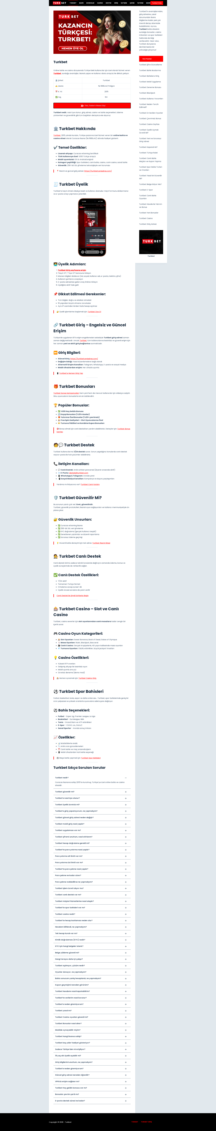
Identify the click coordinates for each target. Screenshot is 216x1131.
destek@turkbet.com (78, 473)
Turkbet (73, 3)
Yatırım (140, 3)
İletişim (124, 3)
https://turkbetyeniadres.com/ (98, 171)
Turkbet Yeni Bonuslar (148, 212)
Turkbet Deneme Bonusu (150, 87)
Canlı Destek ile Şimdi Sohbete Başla (72, 595)
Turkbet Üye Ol (94, 311)
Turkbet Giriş (156, 3)
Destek (108, 3)
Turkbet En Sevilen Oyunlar (151, 113)
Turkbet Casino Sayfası (149, 124)
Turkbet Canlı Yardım (90, 484)
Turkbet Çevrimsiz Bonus (150, 118)
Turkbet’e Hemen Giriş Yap (71, 373)
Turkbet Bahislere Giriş (149, 76)
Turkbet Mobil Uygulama (150, 81)
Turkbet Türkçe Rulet (148, 152)
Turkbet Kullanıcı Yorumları (151, 98)
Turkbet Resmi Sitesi (101, 543)
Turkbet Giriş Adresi (147, 224)
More (148, 3)
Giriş (116, 3)
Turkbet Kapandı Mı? (148, 147)
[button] (92, 778)
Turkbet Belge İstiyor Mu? (150, 184)
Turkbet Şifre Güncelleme (150, 64)
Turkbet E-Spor (146, 190)
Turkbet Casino (146, 218)
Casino (100, 3)
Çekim (132, 3)
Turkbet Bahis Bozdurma (150, 70)
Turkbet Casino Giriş (87, 678)
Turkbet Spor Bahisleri (91, 758)
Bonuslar (90, 3)
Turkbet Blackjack (147, 93)
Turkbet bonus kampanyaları (66, 393)
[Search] (147, 3)
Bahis (81, 3)
